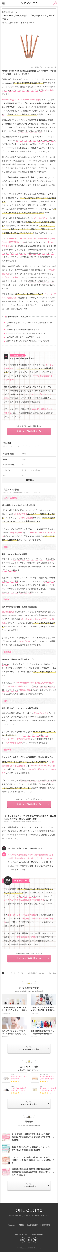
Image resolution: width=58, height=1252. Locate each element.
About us (11, 1225)
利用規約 (21, 1225)
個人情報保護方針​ (33, 1225)
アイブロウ (21, 973)
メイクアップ (11, 973)
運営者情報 (46, 1225)
